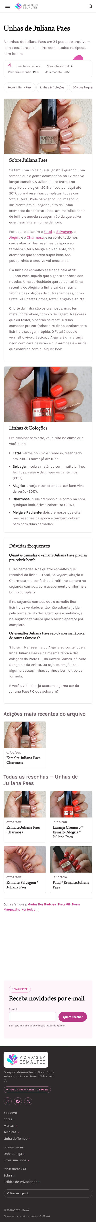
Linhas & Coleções (52, 87)
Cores (8, 1119)
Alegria (14, 237)
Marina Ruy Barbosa (41, 904)
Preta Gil (64, 904)
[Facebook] (18, 1101)
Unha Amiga (13, 1154)
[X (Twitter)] (28, 1101)
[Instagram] (8, 1101)
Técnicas (10, 1132)
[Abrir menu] (8, 6)
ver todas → (30, 909)
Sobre (8, 1175)
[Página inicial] (26, 6)
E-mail (13, 1009)
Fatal (48, 231)
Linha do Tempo (15, 1138)
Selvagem (64, 231)
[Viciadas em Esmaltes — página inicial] (26, 1060)
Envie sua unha (15, 1160)
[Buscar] (90, 6)
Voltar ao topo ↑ (18, 1193)
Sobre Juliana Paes (19, 87)
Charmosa (35, 237)
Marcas (9, 1125)
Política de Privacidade (20, 1182)
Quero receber (73, 1017)
